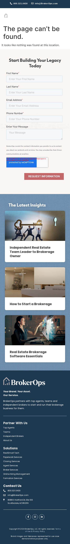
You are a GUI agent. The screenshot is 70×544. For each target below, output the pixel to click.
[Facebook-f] (28, 517)
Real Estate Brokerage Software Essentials (28, 354)
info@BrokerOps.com (46, 3)
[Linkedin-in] (42, 517)
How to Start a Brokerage (31, 304)
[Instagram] (35, 517)
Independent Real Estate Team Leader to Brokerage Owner (32, 251)
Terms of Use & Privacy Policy (43, 530)
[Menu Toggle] (61, 16)
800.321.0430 (21, 3)
